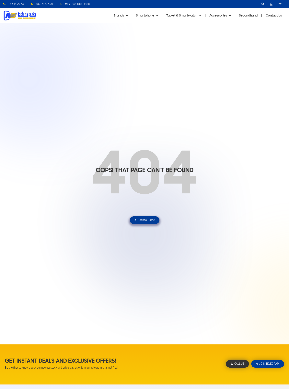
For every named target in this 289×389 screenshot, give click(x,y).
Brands (119, 15)
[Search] (263, 4)
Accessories (218, 15)
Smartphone (145, 15)
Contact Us (274, 15)
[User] (271, 4)
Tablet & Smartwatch (181, 15)
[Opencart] (280, 4)
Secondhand (248, 15)
